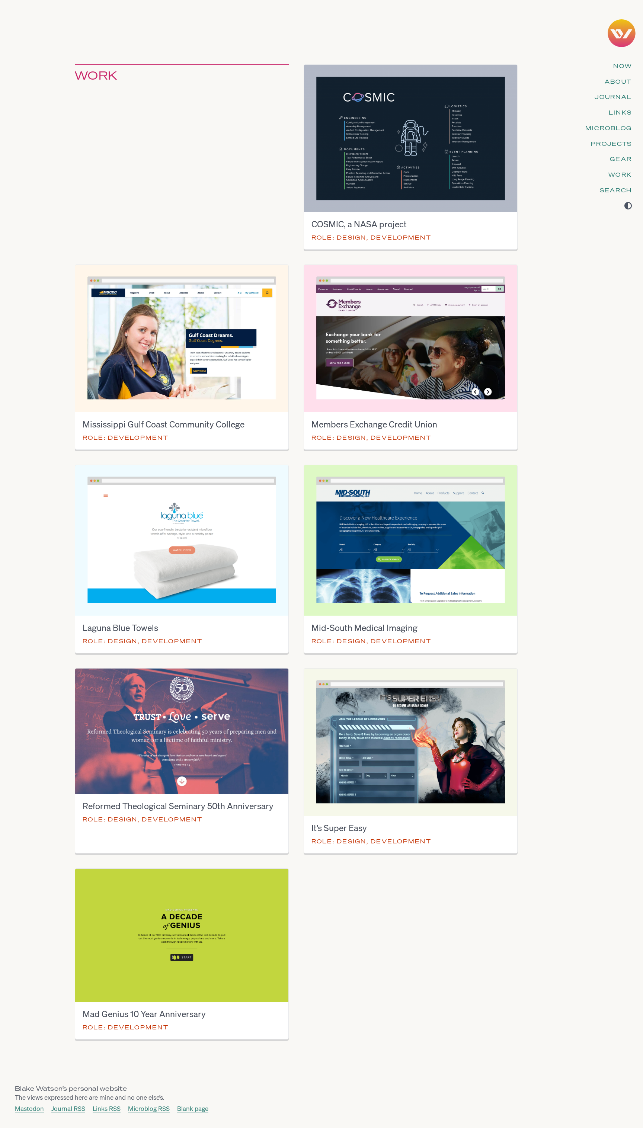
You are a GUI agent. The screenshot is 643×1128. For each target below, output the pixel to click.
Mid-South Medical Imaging (364, 628)
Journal (613, 96)
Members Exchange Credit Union (374, 424)
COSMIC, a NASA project (359, 224)
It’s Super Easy (339, 828)
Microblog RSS (149, 1108)
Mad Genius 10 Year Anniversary (144, 1014)
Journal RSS (68, 1108)
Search (616, 190)
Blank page (192, 1108)
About (618, 81)
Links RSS (107, 1108)
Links (620, 112)
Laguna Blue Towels (120, 628)
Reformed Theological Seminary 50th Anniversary (178, 806)
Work (620, 174)
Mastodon (29, 1108)
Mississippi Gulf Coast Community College (163, 424)
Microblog (608, 128)
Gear (621, 159)
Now (622, 66)
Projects (611, 143)
